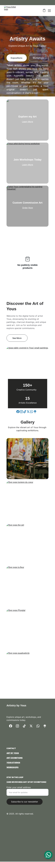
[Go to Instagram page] (21, 411)
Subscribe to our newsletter (24, 801)
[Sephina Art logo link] (27, 739)
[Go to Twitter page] (28, 411)
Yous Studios (13, 762)
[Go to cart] (44, 11)
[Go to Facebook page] (17, 411)
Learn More (27, 121)
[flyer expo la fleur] (27, 586)
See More (16, 338)
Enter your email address (19, 787)
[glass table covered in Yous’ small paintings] (27, 366)
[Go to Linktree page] (35, 411)
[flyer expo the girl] (27, 544)
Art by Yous (13, 753)
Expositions (16, 58)
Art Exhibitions (15, 758)
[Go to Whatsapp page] (31, 411)
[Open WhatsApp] (48, 855)
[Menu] (49, 10)
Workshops (38, 58)
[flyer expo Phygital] (27, 629)
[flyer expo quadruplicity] (27, 672)
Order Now (27, 207)
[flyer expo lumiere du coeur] (27, 501)
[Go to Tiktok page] (24, 411)
